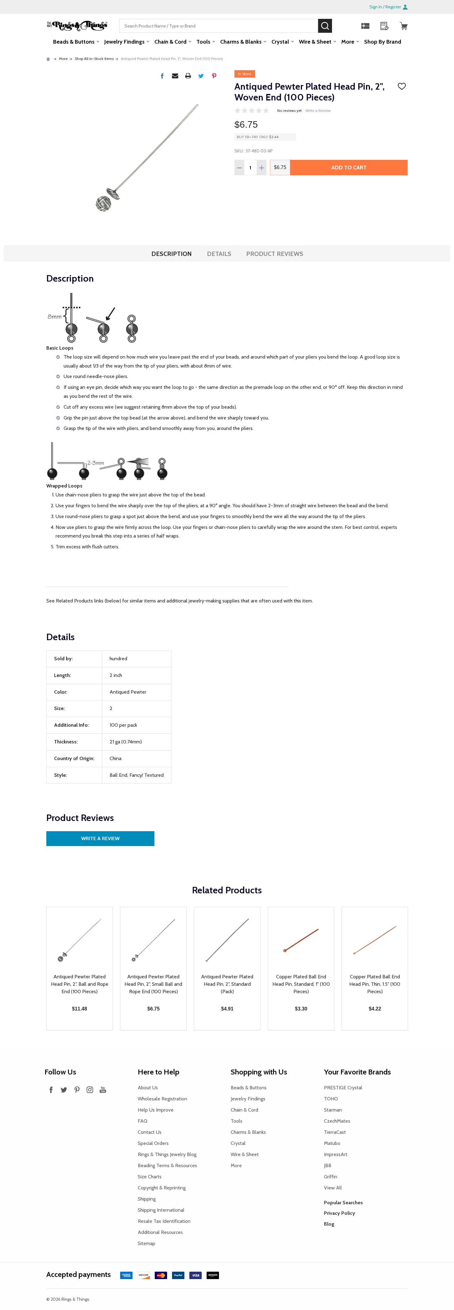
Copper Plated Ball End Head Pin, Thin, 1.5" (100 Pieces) (374, 984)
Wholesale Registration (162, 1099)
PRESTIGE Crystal (343, 1088)
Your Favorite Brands (357, 1071)
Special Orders (153, 1143)
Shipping (147, 1199)
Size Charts (150, 1177)
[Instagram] (89, 1089)
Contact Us (150, 1132)
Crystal (280, 41)
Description (171, 253)
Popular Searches (343, 1203)
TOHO (331, 1099)
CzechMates (337, 1121)
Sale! (341, 25)
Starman (333, 1110)
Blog (329, 1224)
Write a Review (318, 110)
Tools (203, 41)
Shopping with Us (259, 1071)
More (347, 41)
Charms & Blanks (241, 41)
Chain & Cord (170, 41)
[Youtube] (102, 1089)
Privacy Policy (339, 1213)
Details (219, 253)
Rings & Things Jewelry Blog (167, 1154)
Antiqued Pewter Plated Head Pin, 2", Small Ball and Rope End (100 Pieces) (153, 984)
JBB (327, 1165)
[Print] (188, 75)
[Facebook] (162, 75)
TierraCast (335, 1132)
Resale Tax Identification (164, 1221)
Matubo (332, 1143)
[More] (97, 41)
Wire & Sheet (315, 41)
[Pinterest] (214, 75)
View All (333, 1188)
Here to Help (158, 1071)
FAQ (142, 1121)
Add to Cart (349, 167)
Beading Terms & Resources (167, 1165)
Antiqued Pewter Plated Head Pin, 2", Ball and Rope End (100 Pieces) (79, 984)
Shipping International (161, 1210)
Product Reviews (274, 253)
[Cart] (404, 26)
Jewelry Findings (124, 41)
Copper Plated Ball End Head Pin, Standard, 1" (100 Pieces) (301, 984)
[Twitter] (201, 75)
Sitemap (146, 1243)
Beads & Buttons (74, 41)
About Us (148, 1088)
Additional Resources (160, 1232)
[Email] (175, 75)
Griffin (330, 1177)
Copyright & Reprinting (162, 1188)
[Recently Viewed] (384, 26)
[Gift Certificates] (365, 26)
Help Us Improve (156, 1110)
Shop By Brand (382, 41)
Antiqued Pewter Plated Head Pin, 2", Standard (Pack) (227, 984)
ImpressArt (335, 1154)
